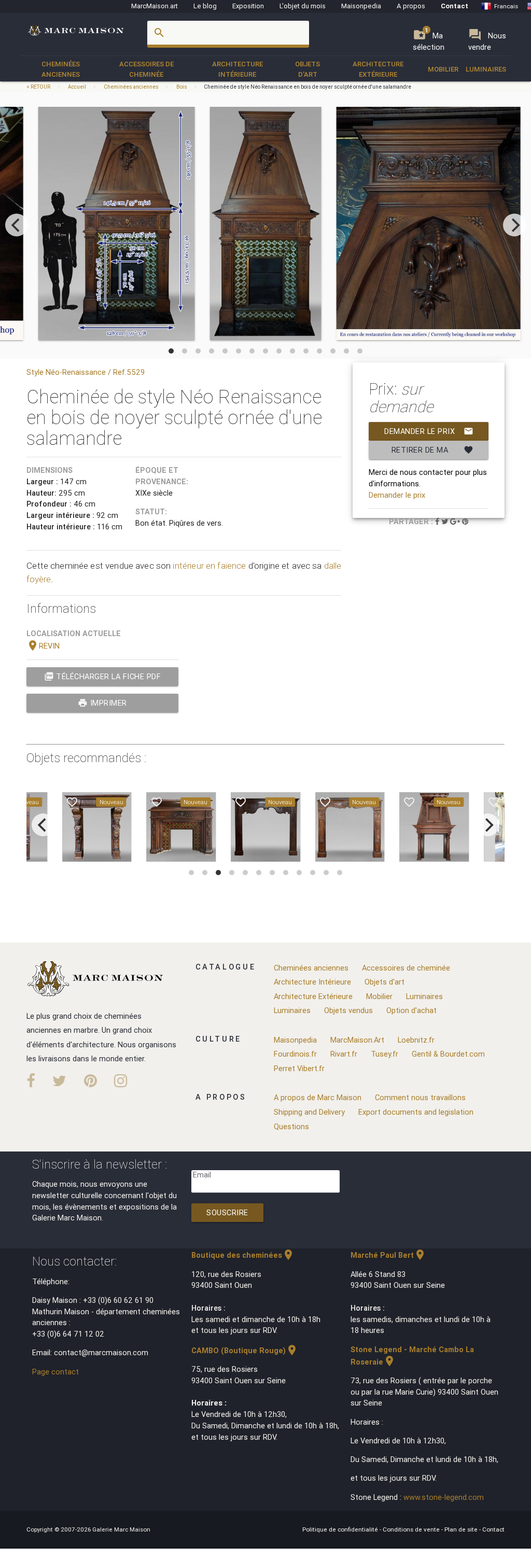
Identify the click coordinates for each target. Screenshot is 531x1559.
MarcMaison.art (154, 6)
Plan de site (461, 1529)
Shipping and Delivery (309, 1112)
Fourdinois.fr (295, 1054)
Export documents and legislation (415, 1112)
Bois (181, 86)
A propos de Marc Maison (317, 1097)
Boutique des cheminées (243, 1255)
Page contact (55, 1372)
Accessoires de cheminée (146, 69)
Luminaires (486, 69)
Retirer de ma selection (432, 452)
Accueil (77, 86)
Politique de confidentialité (341, 1529)
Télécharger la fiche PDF (102, 676)
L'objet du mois (303, 6)
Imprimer (102, 703)
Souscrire (227, 1212)
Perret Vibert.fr (299, 1068)
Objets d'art (307, 69)
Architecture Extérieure (378, 69)
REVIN (43, 646)
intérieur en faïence (209, 565)
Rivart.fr (343, 1054)
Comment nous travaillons (420, 1097)
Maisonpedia (361, 6)
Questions (291, 1126)
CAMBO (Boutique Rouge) (244, 1350)
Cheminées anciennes (60, 69)
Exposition (248, 6)
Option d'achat (411, 1010)
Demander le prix (428, 431)
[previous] (16, 225)
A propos (411, 6)
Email (202, 1174)
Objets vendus (348, 1010)
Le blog (205, 6)
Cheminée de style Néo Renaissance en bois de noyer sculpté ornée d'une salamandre (307, 86)
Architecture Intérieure (237, 69)
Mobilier (443, 69)
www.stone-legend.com (443, 1497)
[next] (514, 225)
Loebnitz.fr (416, 1040)
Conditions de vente (412, 1529)
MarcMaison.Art (357, 1040)
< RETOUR (38, 86)
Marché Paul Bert (388, 1255)
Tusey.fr (384, 1054)
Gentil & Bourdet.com (448, 1054)
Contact (454, 6)
